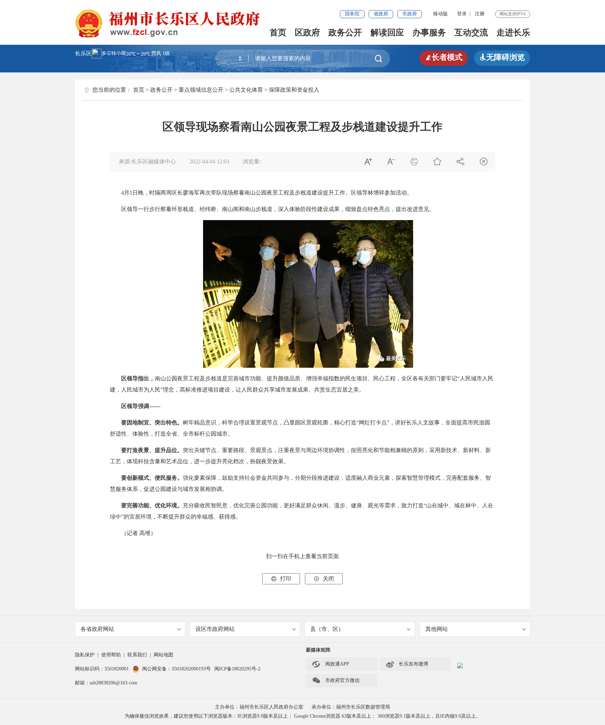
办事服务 (429, 32)
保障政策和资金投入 (294, 90)
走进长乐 (513, 32)
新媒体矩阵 (318, 650)
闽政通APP (330, 664)
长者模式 (444, 57)
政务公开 (345, 32)
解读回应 (387, 32)
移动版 (440, 13)
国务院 (352, 13)
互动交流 (471, 32)
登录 (462, 13)
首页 (278, 32)
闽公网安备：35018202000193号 (176, 668)
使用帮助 (111, 654)
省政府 (381, 13)
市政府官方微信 (336, 680)
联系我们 (137, 654)
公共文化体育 (246, 90)
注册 (480, 13)
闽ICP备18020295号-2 (237, 668)
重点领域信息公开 (201, 90)
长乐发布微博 (406, 664)
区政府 (307, 32)
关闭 (324, 579)
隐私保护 (85, 654)
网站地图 (163, 654)
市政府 (409, 13)
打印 (281, 579)
